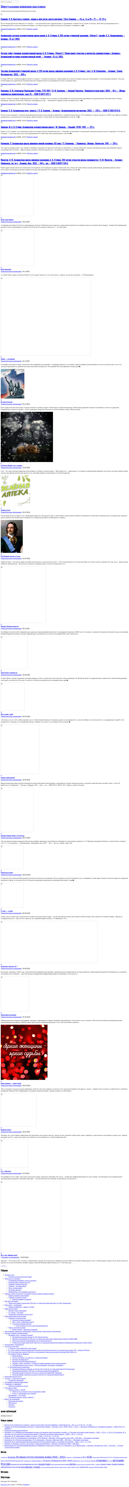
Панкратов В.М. (123, 1457)
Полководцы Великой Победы (16, 1430)
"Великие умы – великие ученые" (20, 1335)
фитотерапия (99, 1467)
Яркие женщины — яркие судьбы (11, 1083)
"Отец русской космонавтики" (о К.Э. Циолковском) (32, 1341)
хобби (105, 1467)
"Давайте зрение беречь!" (17, 1284)
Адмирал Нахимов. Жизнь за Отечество (12, 835)
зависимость (76, 1461)
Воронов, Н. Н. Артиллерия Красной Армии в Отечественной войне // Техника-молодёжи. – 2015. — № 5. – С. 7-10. (48, 1442)
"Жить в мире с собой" (16, 1390)
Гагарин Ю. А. (69, 1457)
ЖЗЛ (84, 1457)
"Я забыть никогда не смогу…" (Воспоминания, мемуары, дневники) (37, 1365)
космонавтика (26, 1464)
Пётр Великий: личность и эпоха (10, 556)
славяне (73, 1467)
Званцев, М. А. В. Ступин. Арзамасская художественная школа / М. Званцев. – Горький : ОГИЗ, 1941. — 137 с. (48, 127)
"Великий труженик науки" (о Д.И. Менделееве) (30, 1337)
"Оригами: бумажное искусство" (20, 1314)
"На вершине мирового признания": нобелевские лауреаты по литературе (33, 1331)
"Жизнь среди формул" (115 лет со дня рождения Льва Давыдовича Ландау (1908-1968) (44, 1339)
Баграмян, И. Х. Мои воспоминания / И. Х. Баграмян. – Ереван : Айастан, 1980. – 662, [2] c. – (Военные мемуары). (47, 1440)
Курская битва (96, 1457)
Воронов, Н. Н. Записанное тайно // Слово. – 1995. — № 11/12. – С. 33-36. (32, 1436)
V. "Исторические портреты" (19, 1367)
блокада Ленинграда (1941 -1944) (57, 1460)
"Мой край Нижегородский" (15, 1316)
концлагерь (15, 1464)
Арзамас (12, 1457)
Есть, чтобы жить (6, 1171)
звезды (82, 1460)
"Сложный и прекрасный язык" (16, 1382)
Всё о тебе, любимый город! (9, 1255)
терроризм (91, 1467)
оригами (98, 1464)
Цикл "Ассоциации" (12, 1399)
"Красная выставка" (15, 1401)
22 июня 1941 (4, 1457)
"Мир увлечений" (11, 1309)
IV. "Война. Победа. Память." (18, 1354)
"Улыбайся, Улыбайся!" (13, 1384)
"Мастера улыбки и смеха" (18, 1386)
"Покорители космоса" (13, 1376)
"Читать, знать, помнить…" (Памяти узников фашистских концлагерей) (39, 1363)
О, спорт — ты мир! (7, 911)
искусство (109, 1460)
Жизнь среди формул (7, 219)
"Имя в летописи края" (16, 1327)
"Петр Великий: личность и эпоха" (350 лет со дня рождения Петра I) (38, 1375)
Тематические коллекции (11, 222)
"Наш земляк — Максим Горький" (24, 1329)
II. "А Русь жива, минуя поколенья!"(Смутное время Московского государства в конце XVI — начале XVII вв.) (49, 1350)
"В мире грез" (10, 1275)
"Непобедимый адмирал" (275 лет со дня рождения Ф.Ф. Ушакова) (37, 1373)
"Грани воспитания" (16, 1380)
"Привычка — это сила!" (17, 1395)
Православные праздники (8, 1015)
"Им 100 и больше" (12, 1301)
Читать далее (32, 29)
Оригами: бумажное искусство (10, 626)
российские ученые (30, 1467)
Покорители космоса (7, 872)
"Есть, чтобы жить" (15, 1288)
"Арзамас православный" (21, 1320)
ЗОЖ (89, 1456)
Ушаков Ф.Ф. (19, 1461)
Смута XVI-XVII (10, 1461)
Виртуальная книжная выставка (23, 6)
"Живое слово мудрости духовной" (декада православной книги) (29, 1294)
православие (106, 1464)
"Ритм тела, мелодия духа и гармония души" (29, 1391)
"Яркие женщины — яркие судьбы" (21, 1307)
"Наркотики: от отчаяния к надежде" (22, 1292)
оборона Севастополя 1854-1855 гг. (85, 1464)
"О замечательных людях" (21, 1324)
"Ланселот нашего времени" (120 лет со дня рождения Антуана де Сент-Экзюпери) (39, 1303)
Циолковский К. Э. (36, 1461)
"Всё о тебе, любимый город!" (23, 1322)
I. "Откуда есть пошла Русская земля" (22, 1348)
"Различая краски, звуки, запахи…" (21, 1397)
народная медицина (63, 1464)
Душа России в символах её (9, 673)
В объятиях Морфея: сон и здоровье (11, 465)
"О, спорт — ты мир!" (16, 1312)
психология (15, 1467)
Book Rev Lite (5, 1484)
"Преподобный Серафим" (21, 1299)
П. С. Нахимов (115, 1457)
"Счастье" (11, 1407)
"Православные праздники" (18, 1295)
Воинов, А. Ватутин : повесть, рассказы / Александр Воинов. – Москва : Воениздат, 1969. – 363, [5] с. (42, 1444)
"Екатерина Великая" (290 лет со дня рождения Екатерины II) (35, 1371)
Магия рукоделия (6, 269)
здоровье (101, 1460)
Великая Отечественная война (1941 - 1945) (40, 1456)
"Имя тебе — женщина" (13, 1305)
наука (73, 1464)
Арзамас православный (8, 777)
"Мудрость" (12, 1403)
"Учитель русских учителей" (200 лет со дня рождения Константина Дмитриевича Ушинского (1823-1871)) (52, 1343)
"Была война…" (17, 1356)
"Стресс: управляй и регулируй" (24, 1393)
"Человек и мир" (11, 1388)
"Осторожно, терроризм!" (14, 1344)
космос (35, 1464)
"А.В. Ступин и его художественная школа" (32, 1326)
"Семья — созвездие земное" (15, 1378)
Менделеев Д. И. (105, 1457)
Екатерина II (77, 1457)
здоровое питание (90, 1461)
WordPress (26, 1484)
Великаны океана (6, 1130)
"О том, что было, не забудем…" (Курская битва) (30, 1358)
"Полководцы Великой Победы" (24, 1361)
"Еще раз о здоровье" (13, 1279)
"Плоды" (11, 1405)
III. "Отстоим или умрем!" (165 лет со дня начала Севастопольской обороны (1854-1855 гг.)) (42, 1352)
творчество (84, 1467)
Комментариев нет (8, 29)
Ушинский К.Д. (27, 1460)
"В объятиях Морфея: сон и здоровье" (22, 1280)
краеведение (45, 1464)
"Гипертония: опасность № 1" (19, 1282)
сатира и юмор (63, 1467)
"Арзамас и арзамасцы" (10, 1257)
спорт (77, 1467)
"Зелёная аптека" (14, 1290)
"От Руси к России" (12, 1346)
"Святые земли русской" (17, 1297)
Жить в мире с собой (7, 714)
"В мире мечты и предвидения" (20, 1277)
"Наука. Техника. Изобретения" (16, 1333)
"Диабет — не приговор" (17, 1286)
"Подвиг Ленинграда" (20, 1359)
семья (69, 1467)
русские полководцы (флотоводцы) (50, 1467)
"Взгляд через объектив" (17, 1311)
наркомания (54, 1464)
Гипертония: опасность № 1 (9, 966)
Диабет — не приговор (8, 359)
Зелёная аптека (5, 510)
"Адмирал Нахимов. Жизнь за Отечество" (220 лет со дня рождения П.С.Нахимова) (43, 1369)
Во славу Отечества (6, 402)
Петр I (3, 1461)
